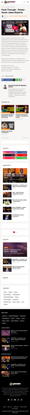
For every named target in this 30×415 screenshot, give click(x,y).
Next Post (25, 137)
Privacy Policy (23, 406)
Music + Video (16, 302)
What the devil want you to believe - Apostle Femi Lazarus (22, 116)
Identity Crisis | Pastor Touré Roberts (7, 132)
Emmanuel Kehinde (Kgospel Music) (17, 86)
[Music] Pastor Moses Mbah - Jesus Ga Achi (19, 200)
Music (5, 292)
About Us (4, 315)
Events (16, 297)
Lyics (23, 302)
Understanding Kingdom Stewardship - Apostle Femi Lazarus (7, 116)
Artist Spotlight (7, 299)
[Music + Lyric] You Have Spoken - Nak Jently (19, 331)
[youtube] (15, 400)
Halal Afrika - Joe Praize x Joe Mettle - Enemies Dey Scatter (19, 185)
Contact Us (16, 406)
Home (2, 7)
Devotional (15, 299)
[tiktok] (21, 400)
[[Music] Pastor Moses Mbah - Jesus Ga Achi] (7, 202)
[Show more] (23, 80)
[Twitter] (13, 80)
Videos (15, 292)
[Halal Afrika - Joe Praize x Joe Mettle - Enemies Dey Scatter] (7, 187)
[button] (2, 2)
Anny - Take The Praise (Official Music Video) (18, 193)
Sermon (5, 304)
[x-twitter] (12, 400)
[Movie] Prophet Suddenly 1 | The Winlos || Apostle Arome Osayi (19, 357)
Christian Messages (10, 7)
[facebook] (8, 400)
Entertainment (16, 294)
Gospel (10, 292)
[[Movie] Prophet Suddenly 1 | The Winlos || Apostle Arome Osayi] (5, 359)
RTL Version (15, 408)
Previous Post (5, 137)
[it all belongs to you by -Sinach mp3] (7, 217)
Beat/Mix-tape (7, 302)
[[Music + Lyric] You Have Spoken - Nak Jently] (5, 333)
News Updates (7, 294)
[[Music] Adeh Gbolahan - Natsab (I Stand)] (7, 269)
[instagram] (18, 400)
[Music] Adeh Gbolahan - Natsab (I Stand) (18, 267)
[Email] (20, 80)
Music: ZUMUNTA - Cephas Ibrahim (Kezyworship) (19, 208)
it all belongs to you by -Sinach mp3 (18, 215)
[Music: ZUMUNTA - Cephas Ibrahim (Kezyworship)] (7, 209)
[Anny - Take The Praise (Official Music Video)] (7, 195)
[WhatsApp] (17, 80)
